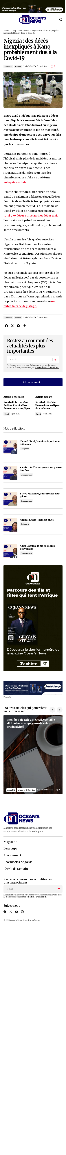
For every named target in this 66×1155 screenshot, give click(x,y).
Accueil (6, 31)
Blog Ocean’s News (21, 31)
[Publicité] (33, 6)
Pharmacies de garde (17, 862)
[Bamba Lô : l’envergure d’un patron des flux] (10, 473)
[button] (4, 19)
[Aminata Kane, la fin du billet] (10, 525)
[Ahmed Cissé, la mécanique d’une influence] (10, 447)
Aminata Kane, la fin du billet (37, 519)
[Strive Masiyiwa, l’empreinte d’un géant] (10, 499)
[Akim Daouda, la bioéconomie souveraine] (10, 551)
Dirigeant (25, 449)
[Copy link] (24, 326)
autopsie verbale (15, 182)
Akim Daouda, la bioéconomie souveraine (38, 547)
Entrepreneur (26, 475)
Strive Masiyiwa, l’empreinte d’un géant (40, 495)
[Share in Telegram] (18, 326)
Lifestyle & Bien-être (26, 790)
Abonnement (12, 855)
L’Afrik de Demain (15, 869)
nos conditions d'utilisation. (47, 367)
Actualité (8, 66)
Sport (6, 414)
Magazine (10, 842)
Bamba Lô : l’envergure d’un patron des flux (41, 469)
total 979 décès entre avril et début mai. (30, 215)
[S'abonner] (55, 360)
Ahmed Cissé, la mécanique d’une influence (40, 443)
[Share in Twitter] (12, 326)
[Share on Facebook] (6, 326)
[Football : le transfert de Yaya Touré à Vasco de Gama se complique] (18, 406)
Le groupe (10, 848)
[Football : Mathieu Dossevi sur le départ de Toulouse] (48, 406)
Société (18, 66)
